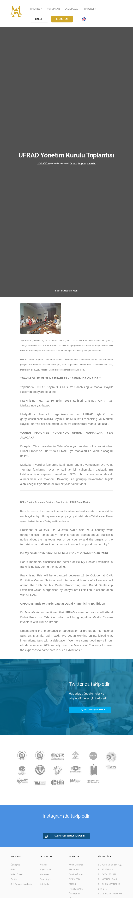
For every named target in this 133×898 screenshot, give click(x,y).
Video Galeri (17, 874)
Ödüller (14, 879)
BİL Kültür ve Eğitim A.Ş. (110, 865)
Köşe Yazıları (46, 869)
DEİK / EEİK (74, 879)
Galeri (13, 869)
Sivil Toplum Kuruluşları (22, 884)
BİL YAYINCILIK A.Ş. (107, 879)
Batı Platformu (76, 874)
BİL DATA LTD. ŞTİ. (107, 874)
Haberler (91, 163)
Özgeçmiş (15, 865)
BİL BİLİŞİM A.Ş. (105, 869)
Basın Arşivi (45, 879)
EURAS (72, 884)
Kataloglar (45, 884)
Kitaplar (43, 865)
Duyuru (73, 163)
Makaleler (44, 874)
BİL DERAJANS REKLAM (110, 893)
